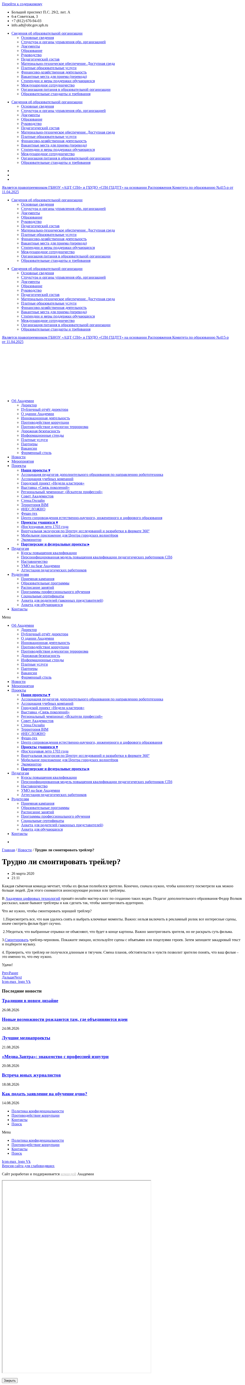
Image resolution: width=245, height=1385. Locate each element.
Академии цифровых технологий (33, 898)
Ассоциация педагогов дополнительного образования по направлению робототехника (92, 474)
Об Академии (22, 401)
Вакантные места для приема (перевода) (54, 76)
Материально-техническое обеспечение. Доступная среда (68, 63)
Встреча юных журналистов (31, 1075)
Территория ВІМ (34, 505)
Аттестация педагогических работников (54, 570)
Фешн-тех (29, 513)
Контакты (19, 609)
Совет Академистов (37, 496)
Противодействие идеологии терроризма (54, 427)
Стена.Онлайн (33, 500)
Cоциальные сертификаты (42, 596)
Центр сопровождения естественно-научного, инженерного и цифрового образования (91, 518)
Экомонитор (31, 540)
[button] (122, 617)
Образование (31, 51)
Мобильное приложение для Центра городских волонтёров (69, 535)
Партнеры (29, 444)
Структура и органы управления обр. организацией (63, 42)
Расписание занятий (37, 587)
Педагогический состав (40, 59)
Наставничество (34, 561)
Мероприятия (22, 461)
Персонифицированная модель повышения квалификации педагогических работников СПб (96, 557)
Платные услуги (34, 440)
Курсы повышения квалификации (49, 553)
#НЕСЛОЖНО (33, 509)
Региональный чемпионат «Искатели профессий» (62, 492)
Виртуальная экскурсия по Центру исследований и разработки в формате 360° (85, 531)
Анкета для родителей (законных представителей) (62, 600)
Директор (29, 405)
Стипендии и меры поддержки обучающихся (58, 81)
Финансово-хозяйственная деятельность (54, 72)
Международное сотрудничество (48, 85)
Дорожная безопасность (40, 431)
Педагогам (20, 548)
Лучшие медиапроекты (26, 1037)
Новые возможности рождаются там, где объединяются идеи (65, 1019)
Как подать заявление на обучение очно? (44, 1093)
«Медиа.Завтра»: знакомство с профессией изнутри (55, 1056)
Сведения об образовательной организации (47, 33)
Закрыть (10, 1380)
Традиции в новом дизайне (30, 1000)
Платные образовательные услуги (49, 68)
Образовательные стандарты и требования (55, 94)
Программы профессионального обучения (55, 592)
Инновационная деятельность (45, 418)
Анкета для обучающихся (42, 605)
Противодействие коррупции (45, 422)
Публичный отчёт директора (44, 409)
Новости (18, 457)
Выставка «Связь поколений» (45, 487)
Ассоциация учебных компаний (47, 479)
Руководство (31, 55)
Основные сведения (37, 38)
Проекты (18, 466)
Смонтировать (16, 940)
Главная (8, 850)
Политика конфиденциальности (37, 1111)
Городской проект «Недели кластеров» (52, 483)
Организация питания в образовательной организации (66, 89)
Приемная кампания (37, 579)
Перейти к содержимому (22, 4)
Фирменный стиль (36, 453)
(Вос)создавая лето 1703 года (44, 527)
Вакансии (29, 448)
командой (68, 1174)
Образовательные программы (45, 583)
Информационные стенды (42, 435)
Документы (30, 46)
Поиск (16, 1124)
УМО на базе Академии (40, 566)
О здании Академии (37, 414)
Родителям (20, 574)
